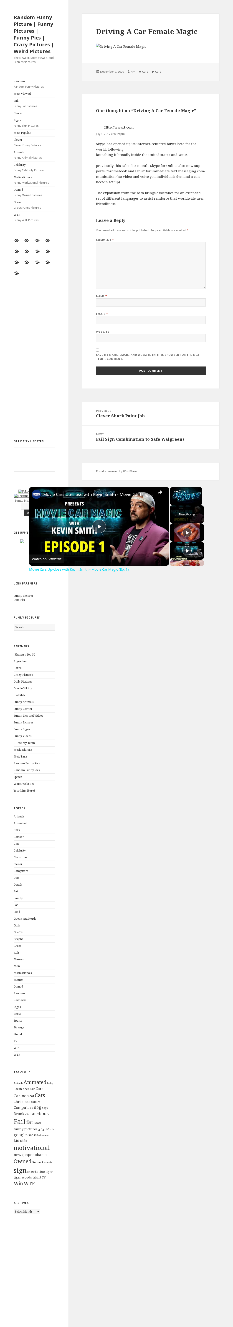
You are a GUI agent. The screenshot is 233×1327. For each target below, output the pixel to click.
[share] (160, 492)
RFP (133, 72)
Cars (17, 830)
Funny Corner (23, 709)
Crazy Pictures (23, 675)
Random (29, 84)
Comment (105, 240)
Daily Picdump (23, 681)
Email (102, 314)
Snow (17, 1014)
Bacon (18, 1089)
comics (35, 1102)
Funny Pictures (23, 596)
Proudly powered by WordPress (116, 471)
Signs (26, 123)
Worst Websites (24, 784)
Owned (28, 192)
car (32, 1089)
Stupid (18, 1034)
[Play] (187, 532)
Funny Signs (22, 729)
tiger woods (23, 1177)
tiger (49, 1171)
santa (49, 1162)
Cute (17, 878)
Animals (28, 155)
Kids (17, 953)
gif (40, 1129)
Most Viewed (22, 94)
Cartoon (19, 837)
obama (41, 1154)
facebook (39, 1113)
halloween (43, 1135)
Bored (18, 668)
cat (32, 1096)
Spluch (18, 777)
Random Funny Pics (27, 763)
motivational (32, 1147)
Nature (18, 980)
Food (17, 912)
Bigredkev (20, 661)
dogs (45, 1107)
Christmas (20, 857)
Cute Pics (19, 600)
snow (30, 1172)
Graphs (18, 939)
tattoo (40, 1171)
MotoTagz (20, 756)
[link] (36, 494)
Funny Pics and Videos (28, 716)
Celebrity (29, 167)
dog (37, 1107)
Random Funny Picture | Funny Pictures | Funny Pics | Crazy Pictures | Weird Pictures (34, 34)
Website (102, 332)
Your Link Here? (24, 790)
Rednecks (20, 1000)
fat (29, 1122)
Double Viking (23, 688)
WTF (26, 217)
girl (44, 1129)
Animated (20, 823)
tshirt (37, 1177)
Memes (19, 959)
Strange (19, 1027)
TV (15, 1041)
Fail (25, 103)
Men (17, 966)
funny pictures (26, 1129)
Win (16, 1048)
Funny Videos (23, 736)
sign (20, 1170)
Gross (27, 205)
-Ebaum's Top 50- (25, 654)
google (20, 1134)
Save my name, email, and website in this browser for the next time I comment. (148, 357)
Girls (17, 925)
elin (27, 1114)
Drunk (18, 884)
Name (101, 296)
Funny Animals (24, 702)
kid (16, 1140)
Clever (27, 142)
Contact (19, 113)
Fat (16, 905)
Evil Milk (19, 695)
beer (26, 1089)
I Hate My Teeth (24, 743)
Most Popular (22, 133)
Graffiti (18, 932)
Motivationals (31, 180)
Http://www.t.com (119, 127)
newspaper (24, 1154)
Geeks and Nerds (25, 919)
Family (18, 898)
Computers (21, 871)
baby (50, 1083)
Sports (18, 1020)
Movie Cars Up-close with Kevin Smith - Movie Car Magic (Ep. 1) (98, 494)
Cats (16, 844)
